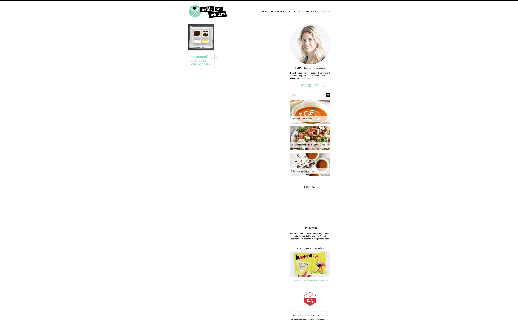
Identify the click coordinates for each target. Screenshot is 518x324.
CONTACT (325, 12)
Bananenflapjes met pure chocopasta (204, 60)
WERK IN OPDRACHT (308, 12)
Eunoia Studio (304, 315)
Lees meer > (306, 78)
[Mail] (323, 85)
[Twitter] (302, 85)
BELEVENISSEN (277, 12)
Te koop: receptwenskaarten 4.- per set (310, 280)
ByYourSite (324, 315)
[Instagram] (309, 85)
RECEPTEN (262, 12)
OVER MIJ (291, 12)
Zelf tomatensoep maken (301, 118)
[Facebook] (295, 85)
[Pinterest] (316, 85)
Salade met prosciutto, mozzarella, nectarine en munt (311, 146)
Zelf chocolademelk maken (302, 171)
